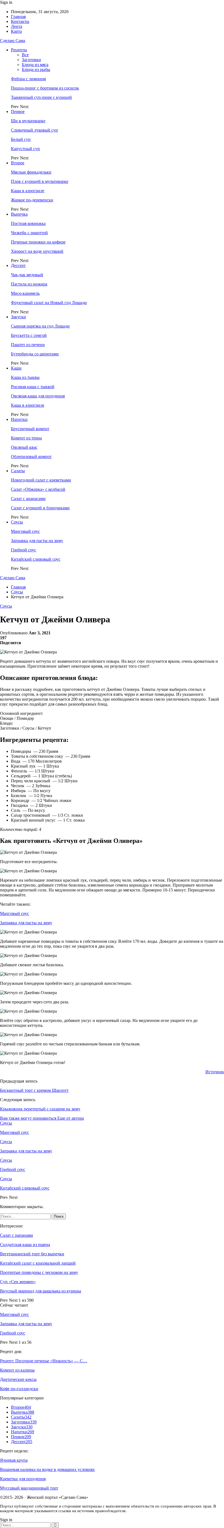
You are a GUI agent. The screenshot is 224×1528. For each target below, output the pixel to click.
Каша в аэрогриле (27, 190)
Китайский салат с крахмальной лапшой (38, 1263)
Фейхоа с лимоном (28, 78)
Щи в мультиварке (28, 120)
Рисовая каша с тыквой (32, 386)
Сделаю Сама (12, 40)
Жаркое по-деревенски (32, 200)
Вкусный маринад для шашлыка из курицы (40, 1291)
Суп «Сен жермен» (18, 1281)
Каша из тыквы (25, 377)
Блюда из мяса (35, 64)
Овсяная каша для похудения (38, 396)
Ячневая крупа (14, 1460)
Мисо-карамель (25, 293)
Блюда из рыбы (36, 69)
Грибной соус (23, 550)
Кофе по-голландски (19, 1388)
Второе (17, 162)
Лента (16, 26)
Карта (16, 31)
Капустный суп (25, 148)
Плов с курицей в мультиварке (39, 181)
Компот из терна (26, 438)
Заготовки (31, 59)
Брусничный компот (30, 428)
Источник (214, 1071)
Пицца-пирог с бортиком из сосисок (45, 88)
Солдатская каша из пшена (25, 1244)
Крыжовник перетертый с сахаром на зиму (40, 1109)
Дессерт (18, 265)
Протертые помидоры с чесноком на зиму (39, 1272)
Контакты (20, 21)
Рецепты (19, 49)
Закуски (18, 316)
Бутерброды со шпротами (35, 354)
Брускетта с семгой (29, 335)
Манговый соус (25, 531)
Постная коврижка (28, 223)
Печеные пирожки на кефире (38, 242)
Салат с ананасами (28, 498)
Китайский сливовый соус (35, 559)
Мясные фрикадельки (31, 172)
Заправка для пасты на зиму (37, 540)
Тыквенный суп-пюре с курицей (41, 97)
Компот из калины (17, 1370)
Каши (16, 368)
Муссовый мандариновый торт (29, 1488)
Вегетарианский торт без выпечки (32, 1253)
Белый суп (21, 139)
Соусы (17, 522)
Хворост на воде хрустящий (37, 251)
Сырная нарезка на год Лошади (40, 326)
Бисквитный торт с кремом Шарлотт (34, 1090)
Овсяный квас (24, 447)
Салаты (18, 470)
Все (25, 54)
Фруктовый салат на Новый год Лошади (49, 302)
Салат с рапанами (16, 1235)
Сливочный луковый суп (34, 130)
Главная (18, 16)
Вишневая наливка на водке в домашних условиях (47, 1469)
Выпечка (19, 214)
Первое (18, 111)
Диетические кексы (18, 1379)
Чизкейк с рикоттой (29, 232)
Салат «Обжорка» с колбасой (38, 489)
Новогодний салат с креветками (41, 480)
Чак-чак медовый (27, 274)
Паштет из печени (28, 344)
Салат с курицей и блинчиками (40, 508)
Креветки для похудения (23, 1478)
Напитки (19, 419)
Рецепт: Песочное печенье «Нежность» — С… (43, 1360)
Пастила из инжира (29, 284)
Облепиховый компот (31, 456)
